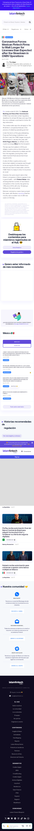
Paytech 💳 (14, 386)
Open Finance (17, 789)
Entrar (26, 29)
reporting (21, 193)
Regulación (9, 37)
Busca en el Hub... (17, 754)
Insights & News (17, 731)
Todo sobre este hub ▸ (17, 407)
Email (5, 471)
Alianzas (5, 360)
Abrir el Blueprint (17, 638)
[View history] (23, 826)
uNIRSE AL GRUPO (17, 665)
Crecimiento (6, 372)
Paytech (17, 796)
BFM (17, 770)
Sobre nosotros (17, 705)
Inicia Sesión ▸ (17, 247)
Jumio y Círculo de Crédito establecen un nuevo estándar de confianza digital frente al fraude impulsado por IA (16, 353)
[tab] (17, 342)
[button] (5, 29)
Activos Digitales (17, 780)
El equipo (17, 715)
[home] (17, 14)
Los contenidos (17, 712)
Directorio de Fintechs (17, 757)
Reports (17, 741)
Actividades (17, 734)
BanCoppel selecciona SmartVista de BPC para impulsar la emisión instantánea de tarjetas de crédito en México (15, 379)
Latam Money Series (17, 744)
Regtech (17, 799)
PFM (17, 793)
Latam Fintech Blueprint (17, 812)
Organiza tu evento (17, 721)
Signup (17, 457)
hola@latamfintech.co (21, 324)
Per (4, 111)
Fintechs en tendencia (17, 747)
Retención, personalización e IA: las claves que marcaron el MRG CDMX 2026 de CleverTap (17, 366)
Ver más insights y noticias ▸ (11, 436)
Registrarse (15, 29)
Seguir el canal (17, 611)
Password (7, 479)
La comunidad (17, 709)
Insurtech (17, 783)
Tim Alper (12, 62)
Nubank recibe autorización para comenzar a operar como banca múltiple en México (15, 567)
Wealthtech (17, 802)
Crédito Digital (17, 767)
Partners (17, 750)
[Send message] (27, 826)
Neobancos (17, 786)
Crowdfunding (17, 773)
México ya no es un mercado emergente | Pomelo (15, 392)
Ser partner (17, 718)
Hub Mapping (17, 738)
